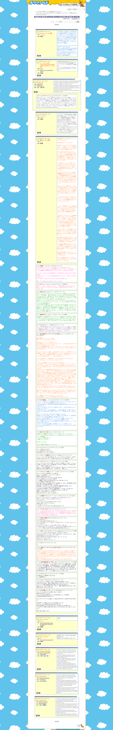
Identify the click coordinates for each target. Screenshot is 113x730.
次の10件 (57, 24)
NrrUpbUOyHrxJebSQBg (45, 652)
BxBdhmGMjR (43, 654)
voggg (41, 68)
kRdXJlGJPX (39, 84)
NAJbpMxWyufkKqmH (44, 678)
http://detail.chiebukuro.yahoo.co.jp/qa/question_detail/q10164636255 (46, 624)
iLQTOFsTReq (42, 679)
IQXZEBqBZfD (40, 85)
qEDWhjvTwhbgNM (43, 701)
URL (60, 455)
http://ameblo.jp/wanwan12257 (46, 639)
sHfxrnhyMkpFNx (42, 703)
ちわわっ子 (60, 531)
